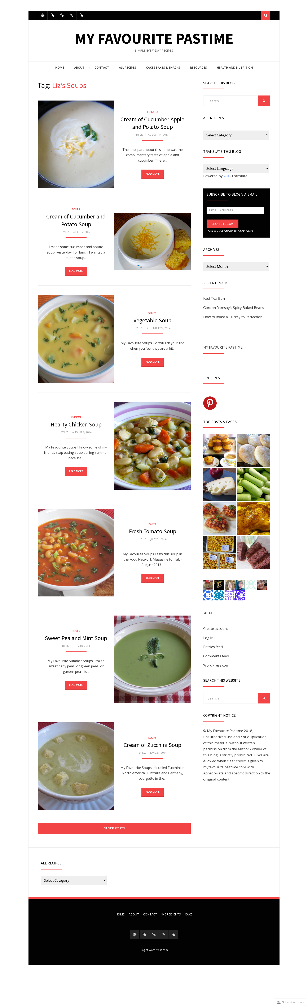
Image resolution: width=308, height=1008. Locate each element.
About (79, 67)
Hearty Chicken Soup (76, 424)
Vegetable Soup (152, 320)
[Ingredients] (71, 15)
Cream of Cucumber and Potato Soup (76, 220)
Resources (198, 67)
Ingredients (171, 914)
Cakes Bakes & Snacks (163, 67)
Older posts (114, 828)
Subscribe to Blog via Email (232, 194)
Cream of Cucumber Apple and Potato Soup (152, 123)
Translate (239, 175)
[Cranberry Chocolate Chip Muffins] (219, 450)
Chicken (76, 417)
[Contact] (62, 15)
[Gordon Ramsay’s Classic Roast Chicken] (253, 518)
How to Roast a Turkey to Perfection (232, 316)
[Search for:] (230, 100)
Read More (152, 173)
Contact (101, 67)
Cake (188, 914)
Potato (152, 112)
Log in (208, 637)
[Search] (265, 15)
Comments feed (216, 656)
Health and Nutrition (235, 67)
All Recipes (127, 67)
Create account (215, 628)
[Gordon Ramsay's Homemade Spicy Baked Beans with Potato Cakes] (219, 518)
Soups (76, 209)
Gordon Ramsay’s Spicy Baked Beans (233, 307)
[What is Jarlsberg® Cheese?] (219, 484)
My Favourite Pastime (154, 38)
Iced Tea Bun (214, 298)
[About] (52, 15)
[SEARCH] (264, 100)
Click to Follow (222, 224)
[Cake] (81, 15)
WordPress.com (216, 665)
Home (59, 67)
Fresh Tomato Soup (152, 531)
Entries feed (213, 646)
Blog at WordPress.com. (154, 950)
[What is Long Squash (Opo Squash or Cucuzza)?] (253, 484)
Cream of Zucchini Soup (152, 745)
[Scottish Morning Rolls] (253, 450)
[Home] (42, 15)
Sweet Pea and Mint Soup (76, 638)
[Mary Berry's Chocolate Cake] (253, 552)
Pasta (153, 524)
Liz (142, 134)
